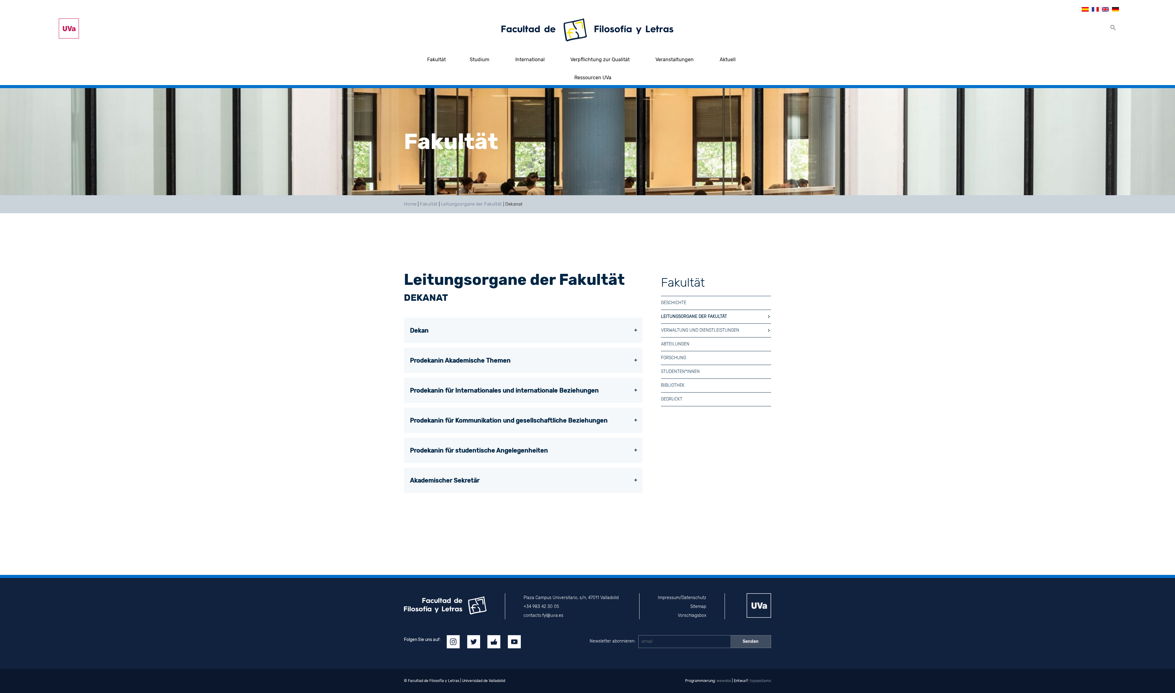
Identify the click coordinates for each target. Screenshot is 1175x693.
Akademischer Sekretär (444, 480)
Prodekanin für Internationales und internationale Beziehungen (504, 390)
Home (410, 204)
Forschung (673, 357)
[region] (587, 141)
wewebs (724, 681)
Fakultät (436, 59)
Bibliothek (672, 385)
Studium (479, 59)
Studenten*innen (680, 371)
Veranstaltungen (674, 59)
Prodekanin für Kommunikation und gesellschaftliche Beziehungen (509, 420)
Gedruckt (671, 399)
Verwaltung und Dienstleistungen (700, 330)
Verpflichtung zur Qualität (600, 59)
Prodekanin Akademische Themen (460, 360)
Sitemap (698, 606)
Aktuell (728, 59)
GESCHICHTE (673, 302)
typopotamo (760, 681)
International (530, 59)
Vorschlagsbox (692, 615)
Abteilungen (675, 344)
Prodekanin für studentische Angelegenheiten (479, 450)
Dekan (419, 330)
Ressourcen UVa (592, 77)
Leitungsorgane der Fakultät (471, 204)
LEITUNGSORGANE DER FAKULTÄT (694, 316)
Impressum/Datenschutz (682, 597)
